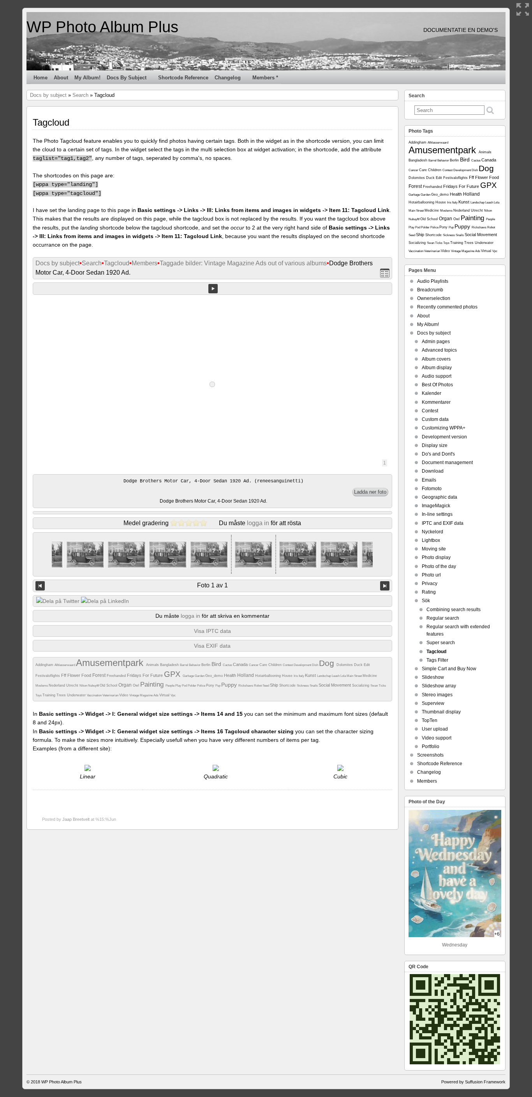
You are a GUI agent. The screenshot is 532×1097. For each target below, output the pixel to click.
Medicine (370, 676)
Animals (153, 665)
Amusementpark (111, 662)
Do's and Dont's (438, 454)
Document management (447, 462)
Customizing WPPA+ (443, 428)
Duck (359, 665)
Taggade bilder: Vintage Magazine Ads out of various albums (243, 263)
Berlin (206, 665)
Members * (265, 78)
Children (275, 665)
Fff (64, 675)
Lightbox (431, 540)
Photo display (436, 557)
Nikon (83, 685)
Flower (74, 675)
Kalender (431, 393)
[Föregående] (40, 586)
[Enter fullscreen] (522, 9)
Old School (109, 685)
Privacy (429, 583)
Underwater (77, 695)
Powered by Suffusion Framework (473, 1081)
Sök (426, 600)
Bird (217, 664)
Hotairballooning (268, 676)
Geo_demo (214, 676)
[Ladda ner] (370, 492)
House (288, 676)
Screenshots (430, 755)
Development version (444, 437)
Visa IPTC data (212, 631)
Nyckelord (432, 531)
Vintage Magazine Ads (144, 695)
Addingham (45, 665)
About (61, 78)
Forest (99, 675)
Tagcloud (116, 263)
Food (86, 675)
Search (80, 95)
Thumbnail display (441, 712)
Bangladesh (170, 665)
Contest (288, 665)
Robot (258, 685)
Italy (302, 676)
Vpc (173, 695)
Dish (315, 665)
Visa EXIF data (212, 646)
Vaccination (94, 695)
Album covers (436, 359)
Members (144, 263)
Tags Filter (437, 660)
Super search (440, 642)
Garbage (189, 676)
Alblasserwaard (65, 665)
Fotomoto (432, 488)
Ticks (382, 685)
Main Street (355, 676)
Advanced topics (439, 350)
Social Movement (335, 685)
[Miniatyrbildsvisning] (384, 273)
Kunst (311, 675)
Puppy (229, 685)
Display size (434, 445)
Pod (185, 685)
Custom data (435, 419)
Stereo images (437, 694)
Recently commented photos (447, 307)
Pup (218, 685)
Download (433, 471)
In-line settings (437, 514)
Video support (436, 738)
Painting (153, 684)
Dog (327, 663)
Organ (125, 685)
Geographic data (439, 497)
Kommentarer (436, 402)
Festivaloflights (48, 676)
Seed (266, 685)
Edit (367, 665)
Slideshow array (439, 686)
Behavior (195, 665)
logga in (258, 523)
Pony (210, 685)
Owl (136, 685)
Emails (429, 480)
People (170, 685)
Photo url (431, 575)
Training (49, 695)
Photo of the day (439, 566)
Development (303, 665)
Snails (314, 685)
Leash (336, 676)
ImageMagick (436, 505)
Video (124, 695)
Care (263, 665)
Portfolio (430, 746)
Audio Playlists (432, 281)
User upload (435, 729)
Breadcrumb (430, 290)
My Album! (87, 78)
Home (40, 78)
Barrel (184, 665)
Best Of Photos (437, 384)
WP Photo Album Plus (102, 26)
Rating (429, 592)
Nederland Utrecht (64, 685)
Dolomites (345, 665)
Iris (296, 676)
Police (201, 685)
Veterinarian (110, 695)
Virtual (165, 695)
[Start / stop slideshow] (213, 288)
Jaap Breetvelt (76, 819)
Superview (433, 703)
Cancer (254, 665)
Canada (241, 664)
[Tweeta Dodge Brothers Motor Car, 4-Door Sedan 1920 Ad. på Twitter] (57, 601)
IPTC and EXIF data (442, 523)
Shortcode (288, 685)
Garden (200, 676)
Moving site (434, 549)
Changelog (228, 78)
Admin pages (436, 341)
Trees (61, 695)
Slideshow (433, 677)
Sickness (303, 685)
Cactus (228, 665)
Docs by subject (126, 78)
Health (230, 675)
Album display (437, 367)
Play (178, 685)
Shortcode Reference (183, 78)
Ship (274, 685)
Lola (343, 676)
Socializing (361, 685)
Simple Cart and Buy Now (449, 668)
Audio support (436, 376)
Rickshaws (246, 685)
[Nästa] (384, 586)
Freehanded (117, 676)
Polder (192, 685)
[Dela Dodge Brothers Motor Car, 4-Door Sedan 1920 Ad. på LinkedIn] (105, 601)
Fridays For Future (145, 675)
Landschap (324, 676)
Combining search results (453, 609)
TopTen (429, 720)
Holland (246, 675)
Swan (374, 685)
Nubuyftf (94, 685)
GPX (173, 674)
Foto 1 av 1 (212, 585)
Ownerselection (433, 298)
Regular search (442, 618)
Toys (38, 695)
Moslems (42, 685)
